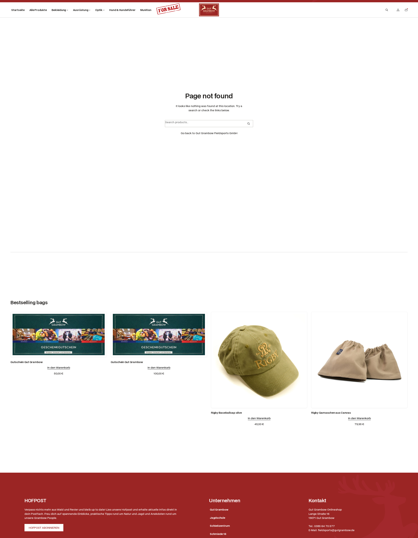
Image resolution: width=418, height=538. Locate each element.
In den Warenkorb (58, 367)
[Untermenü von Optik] (104, 10)
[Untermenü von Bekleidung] (67, 10)
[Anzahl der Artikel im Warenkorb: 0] (406, 10)
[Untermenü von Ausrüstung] (89, 10)
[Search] (248, 123)
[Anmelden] (398, 9)
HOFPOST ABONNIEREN (44, 528)
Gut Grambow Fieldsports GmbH (216, 133)
